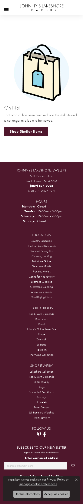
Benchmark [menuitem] (41, 319)
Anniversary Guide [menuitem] (41, 292)
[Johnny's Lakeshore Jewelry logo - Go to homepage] (42, 5)
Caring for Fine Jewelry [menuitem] (41, 276)
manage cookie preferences (38, 484)
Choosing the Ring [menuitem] (41, 256)
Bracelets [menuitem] (41, 402)
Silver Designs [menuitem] (41, 407)
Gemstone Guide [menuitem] (41, 266)
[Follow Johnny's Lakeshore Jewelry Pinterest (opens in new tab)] (39, 434)
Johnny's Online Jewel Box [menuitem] (41, 329)
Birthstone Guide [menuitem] (41, 261)
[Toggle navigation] (6, 9)
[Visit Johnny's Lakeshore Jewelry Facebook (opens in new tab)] (44, 434)
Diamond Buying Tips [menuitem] (41, 251)
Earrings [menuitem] (41, 397)
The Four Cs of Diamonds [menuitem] (42, 246)
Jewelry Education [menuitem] (41, 241)
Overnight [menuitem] (41, 339)
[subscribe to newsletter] (73, 466)
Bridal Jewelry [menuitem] (41, 382)
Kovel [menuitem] (41, 324)
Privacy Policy (56, 479)
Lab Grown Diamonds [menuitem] (41, 314)
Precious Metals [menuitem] (42, 271)
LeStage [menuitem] (41, 344)
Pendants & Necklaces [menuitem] (41, 392)
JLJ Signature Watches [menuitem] (41, 412)
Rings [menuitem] (41, 387)
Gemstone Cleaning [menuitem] (41, 287)
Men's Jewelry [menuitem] (41, 417)
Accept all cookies (56, 494)
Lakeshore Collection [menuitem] (41, 371)
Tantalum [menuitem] (42, 349)
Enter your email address (41, 458)
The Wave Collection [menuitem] (41, 355)
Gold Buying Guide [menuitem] (42, 297)
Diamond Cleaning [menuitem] (41, 282)
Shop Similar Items (26, 131)
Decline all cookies (27, 494)
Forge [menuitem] (41, 334)
